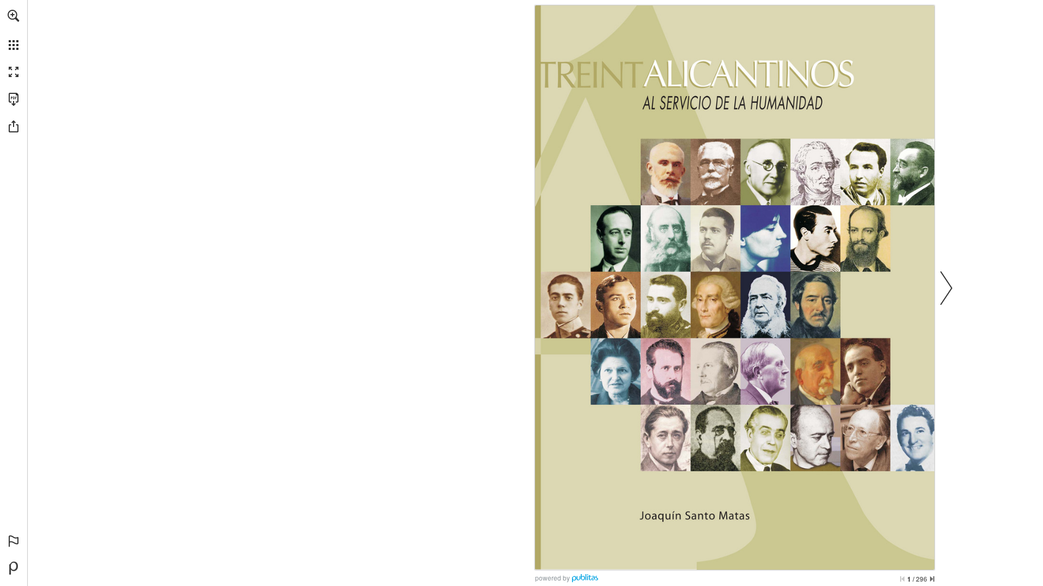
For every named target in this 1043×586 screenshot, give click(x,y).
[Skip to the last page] (932, 579)
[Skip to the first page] (902, 579)
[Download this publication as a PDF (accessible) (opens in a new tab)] (13, 99)
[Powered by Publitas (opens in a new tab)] (13, 568)
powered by (552, 577)
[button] (13, 15)
